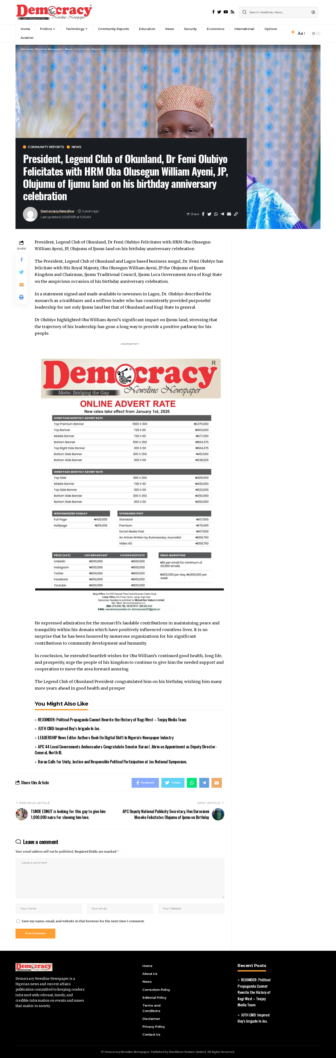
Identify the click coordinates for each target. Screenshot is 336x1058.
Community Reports (46, 147)
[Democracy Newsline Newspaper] (54, 12)
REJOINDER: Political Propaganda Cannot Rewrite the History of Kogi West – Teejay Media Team (112, 719)
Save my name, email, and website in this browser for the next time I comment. (83, 921)
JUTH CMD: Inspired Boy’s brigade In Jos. (69, 728)
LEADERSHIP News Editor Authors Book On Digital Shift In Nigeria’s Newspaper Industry (105, 737)
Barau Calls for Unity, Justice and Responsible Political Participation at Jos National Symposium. (112, 761)
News (76, 147)
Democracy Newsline (57, 211)
